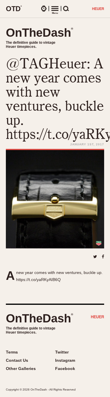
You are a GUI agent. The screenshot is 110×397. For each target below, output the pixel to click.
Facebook (65, 368)
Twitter (62, 352)
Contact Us (17, 360)
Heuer (97, 317)
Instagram (65, 360)
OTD (14, 8)
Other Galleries (21, 368)
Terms (12, 352)
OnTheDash (39, 32)
